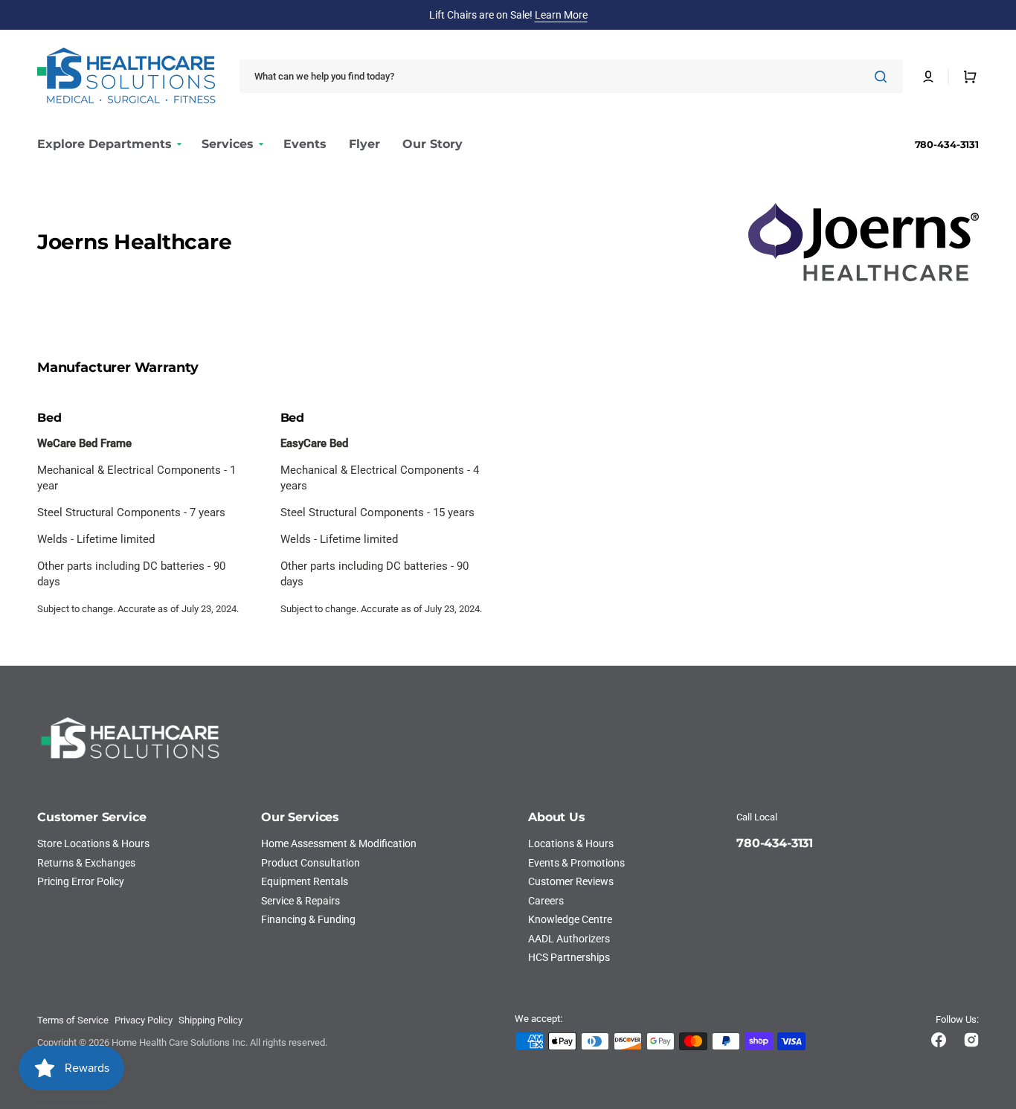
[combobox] (571, 76)
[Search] (883, 76)
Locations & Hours (571, 843)
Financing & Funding (308, 919)
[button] (928, 76)
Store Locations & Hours (93, 843)
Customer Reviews (571, 881)
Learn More (561, 15)
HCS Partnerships (569, 957)
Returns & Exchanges (86, 863)
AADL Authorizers (569, 939)
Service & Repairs (300, 901)
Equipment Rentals (304, 881)
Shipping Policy (210, 1020)
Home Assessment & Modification (339, 843)
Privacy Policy (144, 1020)
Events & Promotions (576, 863)
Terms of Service (73, 1020)
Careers (546, 901)
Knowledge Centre (570, 919)
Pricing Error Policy (80, 881)
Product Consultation (310, 863)
